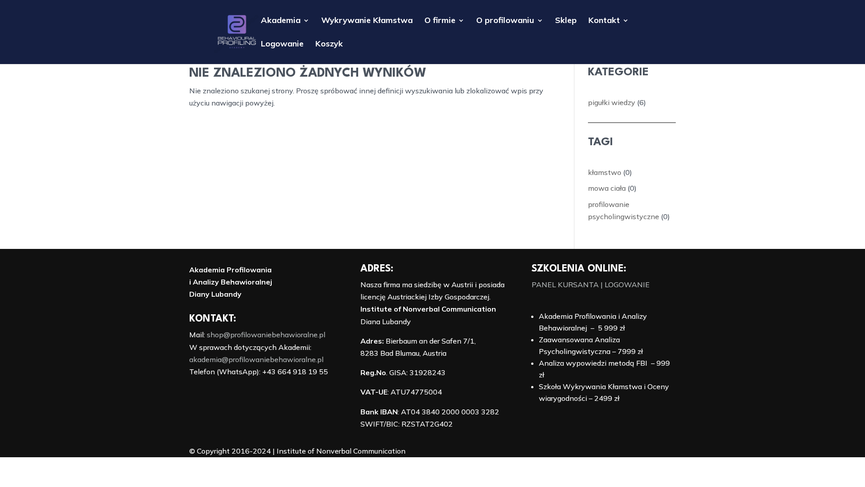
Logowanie (282, 45)
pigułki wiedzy (611, 102)
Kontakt (604, 21)
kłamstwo (604, 172)
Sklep (566, 21)
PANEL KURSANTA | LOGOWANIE (591, 284)
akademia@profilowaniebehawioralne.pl (256, 359)
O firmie (439, 21)
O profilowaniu (505, 21)
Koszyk (329, 45)
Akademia (280, 21)
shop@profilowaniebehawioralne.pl (266, 334)
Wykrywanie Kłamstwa (367, 21)
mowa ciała (607, 188)
